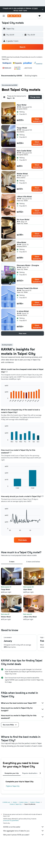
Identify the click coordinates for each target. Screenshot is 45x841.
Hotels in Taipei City (16, 804)
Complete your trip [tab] (12, 773)
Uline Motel (21, 242)
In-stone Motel (23, 311)
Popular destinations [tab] (30, 773)
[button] (42, 9)
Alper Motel (21, 105)
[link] (22, 540)
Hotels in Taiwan (35, 802)
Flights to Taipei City (12, 786)
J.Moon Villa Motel (24, 196)
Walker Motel (22, 174)
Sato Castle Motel (24, 151)
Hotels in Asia (23, 802)
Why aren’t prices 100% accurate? (16, 835)
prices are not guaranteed (10, 820)
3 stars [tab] (11, 562)
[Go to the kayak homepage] (14, 16)
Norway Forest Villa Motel (27, 288)
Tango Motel (22, 128)
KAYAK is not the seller (11, 827)
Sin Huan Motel (23, 219)
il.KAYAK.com (6, 802)
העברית (35, 8)
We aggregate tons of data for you (16, 831)
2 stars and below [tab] (33, 562)
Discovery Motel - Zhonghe (28, 265)
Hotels (15, 802)
